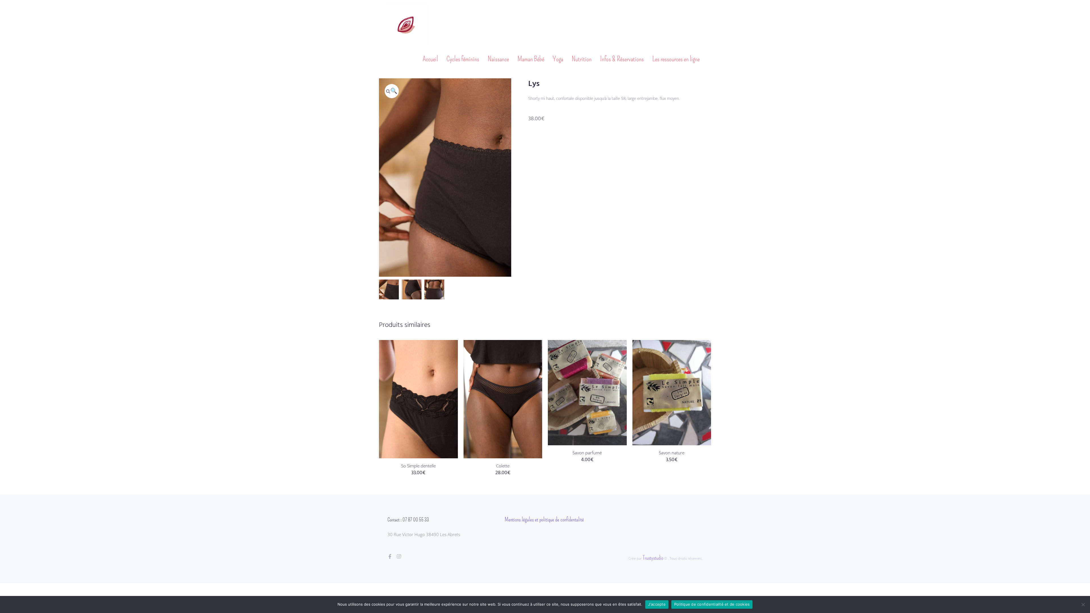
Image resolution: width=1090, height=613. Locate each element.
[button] (392, 91)
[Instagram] (399, 556)
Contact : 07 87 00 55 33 (408, 520)
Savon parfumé (587, 452)
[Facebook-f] (389, 556)
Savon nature (671, 452)
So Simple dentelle (418, 466)
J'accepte (657, 604)
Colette (503, 466)
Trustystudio (653, 557)
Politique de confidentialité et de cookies (712, 604)
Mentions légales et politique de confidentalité (544, 519)
